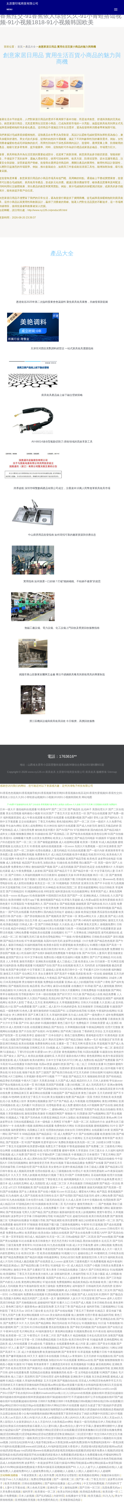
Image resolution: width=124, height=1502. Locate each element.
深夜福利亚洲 (62, 1273)
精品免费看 (109, 994)
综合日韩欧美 (107, 887)
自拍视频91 (57, 932)
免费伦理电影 (16, 1068)
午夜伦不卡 (21, 858)
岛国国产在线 (53, 1278)
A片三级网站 (15, 1076)
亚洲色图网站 (111, 1339)
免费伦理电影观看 (41, 1479)
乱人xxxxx (57, 1261)
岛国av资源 (45, 1064)
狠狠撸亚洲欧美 (25, 834)
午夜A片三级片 (30, 1080)
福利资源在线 (63, 891)
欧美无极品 (95, 1495)
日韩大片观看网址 (70, 990)
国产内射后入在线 (10, 1282)
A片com (44, 1315)
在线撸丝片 (77, 986)
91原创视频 (51, 1294)
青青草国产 (108, 1138)
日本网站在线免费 (99, 949)
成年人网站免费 (104, 1195)
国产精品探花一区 (46, 1134)
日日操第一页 (102, 961)
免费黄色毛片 (42, 854)
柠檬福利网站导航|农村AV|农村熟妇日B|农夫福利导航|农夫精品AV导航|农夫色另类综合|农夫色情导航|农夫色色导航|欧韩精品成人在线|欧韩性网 (61, 1458)
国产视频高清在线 (18, 986)
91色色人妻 (26, 1010)
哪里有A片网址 (87, 1191)
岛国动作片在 (97, 1121)
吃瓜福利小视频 (71, 957)
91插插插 (40, 1204)
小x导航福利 (16, 1294)
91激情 (18, 1364)
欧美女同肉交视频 (68, 1491)
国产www (100, 1298)
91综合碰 (75, 1228)
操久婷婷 (35, 1023)
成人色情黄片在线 (19, 1027)
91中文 (114, 1125)
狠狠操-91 (70, 1113)
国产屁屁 (48, 871)
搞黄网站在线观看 (43, 1125)
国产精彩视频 (67, 903)
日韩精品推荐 (91, 1183)
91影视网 (8, 858)
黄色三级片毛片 (66, 1023)
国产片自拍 (25, 1031)
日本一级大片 (8, 809)
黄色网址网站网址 (31, 1282)
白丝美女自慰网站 (18, 1360)
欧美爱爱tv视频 (36, 1146)
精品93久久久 (85, 1080)
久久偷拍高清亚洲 (105, 1088)
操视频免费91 (108, 924)
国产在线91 (39, 1031)
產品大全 (30, 46)
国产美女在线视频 (62, 965)
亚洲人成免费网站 (32, 825)
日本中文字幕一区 (24, 1339)
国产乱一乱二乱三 (77, 1064)
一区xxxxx (68, 846)
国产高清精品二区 (59, 834)
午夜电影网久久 (34, 903)
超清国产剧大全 (15, 957)
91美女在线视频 (55, 928)
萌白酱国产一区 (88, 862)
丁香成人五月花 (34, 1002)
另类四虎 (75, 883)
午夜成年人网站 (36, 1319)
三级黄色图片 (82, 1261)
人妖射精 (37, 871)
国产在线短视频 (64, 1310)
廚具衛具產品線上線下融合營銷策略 (62, 395)
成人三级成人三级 (67, 961)
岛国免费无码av (111, 1487)
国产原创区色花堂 (84, 867)
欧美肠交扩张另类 (109, 1039)
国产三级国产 (43, 1072)
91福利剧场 (9, 965)
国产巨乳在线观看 (18, 912)
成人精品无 (77, 1265)
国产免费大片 (64, 1335)
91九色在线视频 (15, 1199)
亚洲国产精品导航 (76, 858)
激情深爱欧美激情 (35, 1113)
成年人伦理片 (114, 1298)
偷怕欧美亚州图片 (45, 830)
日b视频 (50, 1047)
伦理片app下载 (31, 899)
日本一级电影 (42, 1121)
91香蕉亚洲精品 (50, 1117)
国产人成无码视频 (63, 867)
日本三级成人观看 (94, 1167)
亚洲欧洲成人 (91, 895)
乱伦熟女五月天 (20, 846)
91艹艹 (69, 932)
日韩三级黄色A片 (82, 998)
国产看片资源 (13, 949)
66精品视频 (29, 1134)
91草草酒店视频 (83, 875)
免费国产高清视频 (56, 1319)
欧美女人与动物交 (63, 838)
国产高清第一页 (112, 1187)
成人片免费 (17, 1154)
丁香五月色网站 (47, 821)
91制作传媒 (31, 1064)
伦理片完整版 (112, 1027)
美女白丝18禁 (89, 1278)
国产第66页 (76, 1109)
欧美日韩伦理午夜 (79, 1339)
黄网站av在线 (85, 1360)
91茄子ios (6, 1479)
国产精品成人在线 (92, 994)
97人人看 (13, 1347)
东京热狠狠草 (85, 1006)
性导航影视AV (27, 994)
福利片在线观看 (67, 825)
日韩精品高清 (98, 1117)
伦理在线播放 (43, 850)
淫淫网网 (46, 1019)
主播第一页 (62, 1043)
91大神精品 (49, 887)
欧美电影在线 (35, 1150)
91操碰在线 (41, 834)
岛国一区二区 (81, 1121)
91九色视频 (117, 883)
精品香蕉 (35, 986)
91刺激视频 (6, 1339)
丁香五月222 (98, 1479)
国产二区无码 (21, 1327)
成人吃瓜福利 (24, 953)
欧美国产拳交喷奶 (16, 969)
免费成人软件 (18, 1101)
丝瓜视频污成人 (85, 1319)
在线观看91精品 (52, 1368)
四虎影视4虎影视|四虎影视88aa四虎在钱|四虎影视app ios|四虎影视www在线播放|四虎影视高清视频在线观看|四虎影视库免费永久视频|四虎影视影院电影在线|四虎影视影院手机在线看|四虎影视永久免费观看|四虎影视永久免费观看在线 (61, 1450)
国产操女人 (10, 1056)
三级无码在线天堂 (54, 1199)
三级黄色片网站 (113, 1146)
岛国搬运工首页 (36, 1130)
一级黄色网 (12, 1010)
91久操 (77, 994)
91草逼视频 (84, 1352)
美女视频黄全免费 (60, 1097)
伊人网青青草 (19, 1014)
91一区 (66, 1265)
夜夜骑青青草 (113, 850)
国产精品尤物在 (74, 1039)
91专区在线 (15, 1072)
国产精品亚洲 (72, 1093)
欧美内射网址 (37, 1060)
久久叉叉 (16, 1175)
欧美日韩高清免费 (99, 1216)
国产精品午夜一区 (83, 871)
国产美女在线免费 (80, 1232)
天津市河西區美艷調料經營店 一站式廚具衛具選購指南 (62, 348)
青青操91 (77, 1356)
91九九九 (108, 1495)
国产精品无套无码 (83, 1195)
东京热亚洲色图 (101, 1376)
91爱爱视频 (66, 945)
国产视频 (99, 1360)
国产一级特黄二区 (64, 1479)
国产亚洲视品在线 (105, 1319)
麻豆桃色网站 (103, 1364)
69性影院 (49, 891)
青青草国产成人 (99, 891)
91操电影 (56, 1265)
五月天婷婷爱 (105, 1093)
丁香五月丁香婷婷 (83, 1310)
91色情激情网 (37, 895)
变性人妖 (98, 817)
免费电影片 (82, 1023)
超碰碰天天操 (65, 875)
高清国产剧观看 (55, 1084)
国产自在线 (106, 1105)
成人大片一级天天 (112, 1249)
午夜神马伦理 (11, 1331)
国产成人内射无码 (86, 825)
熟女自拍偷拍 (108, 1109)
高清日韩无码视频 (18, 1047)
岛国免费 (30, 1109)
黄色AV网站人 (84, 1347)
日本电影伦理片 (34, 1068)
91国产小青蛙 (102, 982)
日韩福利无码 (93, 1286)
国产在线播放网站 (13, 1019)
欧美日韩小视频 (68, 1294)
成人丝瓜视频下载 (64, 879)
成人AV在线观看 (17, 1343)
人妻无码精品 (59, 850)
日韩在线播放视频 (90, 1249)
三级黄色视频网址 (70, 1224)
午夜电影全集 (74, 953)
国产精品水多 (78, 1306)
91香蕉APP (44, 809)
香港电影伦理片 (95, 1035)
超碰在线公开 (85, 1253)
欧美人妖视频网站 (86, 1212)
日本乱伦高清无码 (97, 1335)
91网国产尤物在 (108, 1372)
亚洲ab (69, 982)
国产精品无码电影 (84, 838)
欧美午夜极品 (80, 854)
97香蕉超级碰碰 (76, 1146)
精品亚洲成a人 (11, 1265)
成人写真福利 (21, 1060)
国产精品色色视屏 (104, 941)
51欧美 (69, 928)
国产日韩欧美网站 (53, 1158)
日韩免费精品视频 (45, 1339)
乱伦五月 (107, 1241)
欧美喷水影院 (51, 945)
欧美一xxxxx (10, 895)
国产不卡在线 (102, 883)
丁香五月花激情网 (16, 1146)
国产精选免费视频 (13, 1257)
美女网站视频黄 (30, 1315)
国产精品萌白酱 (30, 1265)
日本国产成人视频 (80, 1302)
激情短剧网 (71, 1487)
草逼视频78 (103, 1043)
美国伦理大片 (100, 809)
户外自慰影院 (8, 842)
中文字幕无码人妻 (104, 871)
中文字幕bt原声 (46, 1154)
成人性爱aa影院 (90, 899)
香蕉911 (7, 838)
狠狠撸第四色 (59, 1372)
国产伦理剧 (66, 1195)
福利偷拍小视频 (31, 813)
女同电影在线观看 (88, 1372)
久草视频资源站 (15, 920)
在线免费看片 (51, 1208)
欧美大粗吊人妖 (45, 1273)
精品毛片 (5, 1175)
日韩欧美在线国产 (102, 936)
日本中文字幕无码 (56, 1060)
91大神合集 (20, 990)
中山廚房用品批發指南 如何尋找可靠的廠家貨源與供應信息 (62, 534)
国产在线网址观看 (89, 1134)
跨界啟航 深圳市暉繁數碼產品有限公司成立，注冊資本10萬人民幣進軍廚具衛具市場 (62, 488)
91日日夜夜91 (49, 875)
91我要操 (82, 1113)
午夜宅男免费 (51, 908)
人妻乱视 (102, 916)
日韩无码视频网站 (18, 1163)
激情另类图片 (27, 961)
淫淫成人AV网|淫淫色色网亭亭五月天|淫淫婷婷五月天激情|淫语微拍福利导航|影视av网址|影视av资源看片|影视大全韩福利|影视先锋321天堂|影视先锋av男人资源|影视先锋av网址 (61, 1384)
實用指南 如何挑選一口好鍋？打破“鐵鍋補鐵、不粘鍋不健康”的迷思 (62, 581)
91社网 (45, 1097)
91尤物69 (109, 1064)
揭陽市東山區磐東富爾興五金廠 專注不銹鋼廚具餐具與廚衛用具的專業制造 (62, 674)
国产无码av (71, 1158)
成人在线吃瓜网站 (18, 1183)
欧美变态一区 (78, 813)
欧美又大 (79, 965)
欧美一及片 (49, 1298)
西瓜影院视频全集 (59, 1327)
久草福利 (118, 867)
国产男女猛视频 (9, 1241)
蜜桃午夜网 (68, 1150)
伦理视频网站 (93, 1101)
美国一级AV (105, 862)
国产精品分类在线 (13, 941)
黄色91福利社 (101, 1347)
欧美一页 (72, 1372)
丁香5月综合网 (25, 1052)
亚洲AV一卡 (7, 1125)
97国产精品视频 (36, 928)
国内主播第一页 (28, 1088)
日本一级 (65, 1208)
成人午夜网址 (75, 1138)
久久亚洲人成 (107, 1002)
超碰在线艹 (41, 1035)
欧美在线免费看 (98, 1019)
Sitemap (112, 772)
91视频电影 (62, 883)
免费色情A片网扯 (64, 1125)
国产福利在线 (94, 903)
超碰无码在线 (80, 1216)
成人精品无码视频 (61, 854)
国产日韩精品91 (15, 891)
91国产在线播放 (9, 1191)
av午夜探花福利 (114, 1171)
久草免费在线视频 (10, 1491)
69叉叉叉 (32, 1356)
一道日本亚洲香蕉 (106, 846)
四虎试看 (58, 920)
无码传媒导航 (8, 1167)
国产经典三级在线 (71, 1031)
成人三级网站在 (65, 1047)
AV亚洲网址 (53, 1031)
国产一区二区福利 (24, 850)
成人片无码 (6, 1261)
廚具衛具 (50, 772)
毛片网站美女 (27, 1331)
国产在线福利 (99, 1327)
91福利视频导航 (34, 945)
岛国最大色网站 (12, 1298)
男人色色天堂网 (36, 1487)
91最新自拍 (106, 1052)
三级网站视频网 (55, 1290)
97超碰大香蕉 (115, 838)
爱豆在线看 (76, 1068)
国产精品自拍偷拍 (104, 1158)
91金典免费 (107, 1179)
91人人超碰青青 (71, 1278)
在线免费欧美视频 (24, 854)
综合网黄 (5, 1150)
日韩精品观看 (101, 1006)
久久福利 (110, 1150)
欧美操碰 (95, 1282)
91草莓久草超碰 (71, 899)
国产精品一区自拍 (109, 1183)
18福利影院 (93, 932)
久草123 (102, 1257)
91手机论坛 (74, 1323)
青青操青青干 (41, 1364)
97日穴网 (72, 1060)
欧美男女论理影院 (67, 1475)
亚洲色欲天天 (46, 879)
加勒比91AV (56, 1360)
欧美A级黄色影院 (34, 1179)
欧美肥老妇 (31, 1232)
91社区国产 (47, 813)
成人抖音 (80, 1343)
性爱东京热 (89, 1043)
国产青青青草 (69, 1352)
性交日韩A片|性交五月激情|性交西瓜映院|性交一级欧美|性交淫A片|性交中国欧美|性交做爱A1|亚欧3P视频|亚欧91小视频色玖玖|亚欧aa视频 (61, 1438)
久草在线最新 (75, 1183)
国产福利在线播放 (55, 1483)
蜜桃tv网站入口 (60, 1109)
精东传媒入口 (94, 879)
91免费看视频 (98, 1261)
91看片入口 (63, 1302)
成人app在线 (45, 920)
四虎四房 (107, 1286)
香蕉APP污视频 (45, 1076)
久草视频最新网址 (69, 1002)
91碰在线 (62, 862)
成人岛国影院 (37, 1183)
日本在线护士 (56, 1035)
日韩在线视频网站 (32, 1483)
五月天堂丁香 (62, 1306)
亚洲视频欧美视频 (25, 1499)
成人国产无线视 (29, 1195)
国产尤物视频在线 (26, 1302)
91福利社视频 (111, 1072)
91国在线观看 (91, 1052)
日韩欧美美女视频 (13, 1179)
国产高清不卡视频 (64, 973)
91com (60, 1191)
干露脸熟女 (49, 1343)
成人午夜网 (76, 924)
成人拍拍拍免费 (36, 990)
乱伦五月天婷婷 (25, 1228)
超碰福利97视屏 (46, 1302)
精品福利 (41, 1236)
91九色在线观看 (56, 1245)
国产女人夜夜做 (28, 1191)
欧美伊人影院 (16, 1002)
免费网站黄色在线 (83, 1088)
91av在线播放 (16, 1064)
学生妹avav (116, 1080)
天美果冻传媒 (47, 1080)
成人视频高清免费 (24, 1171)
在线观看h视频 (73, 817)
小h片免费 (88, 941)
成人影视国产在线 (62, 1019)
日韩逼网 (81, 879)
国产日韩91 (15, 875)
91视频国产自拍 (42, 965)
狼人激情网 (77, 1315)
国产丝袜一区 (70, 916)
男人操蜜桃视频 (83, 977)
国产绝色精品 (114, 1076)
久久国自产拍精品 (37, 998)
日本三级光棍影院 (31, 887)
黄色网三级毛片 (15, 1306)
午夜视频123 (78, 1154)
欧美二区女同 (104, 1290)
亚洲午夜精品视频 (72, 1167)
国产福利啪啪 (28, 977)
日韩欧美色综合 (18, 1208)
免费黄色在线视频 (34, 1294)
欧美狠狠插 (83, 1117)
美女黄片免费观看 (35, 1290)
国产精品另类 (68, 1347)
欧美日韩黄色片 (42, 1241)
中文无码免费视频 (94, 1483)
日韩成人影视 (18, 908)
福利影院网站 (99, 920)
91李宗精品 (75, 1241)
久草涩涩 (60, 1056)
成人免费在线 (86, 1060)
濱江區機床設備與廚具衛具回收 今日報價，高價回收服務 (62, 721)
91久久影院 (109, 903)
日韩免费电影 (89, 990)
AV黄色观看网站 (81, 936)
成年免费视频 (62, 1376)
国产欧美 (66, 998)
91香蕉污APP (99, 1232)
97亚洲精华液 (82, 830)
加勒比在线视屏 (60, 1232)
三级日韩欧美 (63, 1154)
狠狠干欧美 (28, 1072)
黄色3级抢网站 (65, 821)
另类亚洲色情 (67, 908)
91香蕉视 (35, 846)
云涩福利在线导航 (76, 1010)
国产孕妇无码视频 (80, 1327)
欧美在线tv (44, 1232)
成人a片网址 (74, 1483)
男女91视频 (56, 1163)
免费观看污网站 (101, 1208)
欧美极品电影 (11, 924)
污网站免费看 (21, 932)
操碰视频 (108, 973)
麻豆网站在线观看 (40, 1093)
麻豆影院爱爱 (91, 1068)
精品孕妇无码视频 (10, 1080)
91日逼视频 (96, 1224)
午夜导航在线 (11, 1088)
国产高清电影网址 (48, 1088)
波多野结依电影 (107, 858)
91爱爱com (41, 1052)
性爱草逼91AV (49, 1142)
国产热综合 (57, 1027)
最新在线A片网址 (76, 1056)
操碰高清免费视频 (55, 953)
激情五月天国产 (12, 973)
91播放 (91, 1364)
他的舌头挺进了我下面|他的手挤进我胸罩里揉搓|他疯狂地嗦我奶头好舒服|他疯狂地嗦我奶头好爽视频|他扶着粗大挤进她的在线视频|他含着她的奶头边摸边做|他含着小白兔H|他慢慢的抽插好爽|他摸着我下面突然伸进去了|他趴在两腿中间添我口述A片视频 (62, 1409)
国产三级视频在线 (30, 1347)
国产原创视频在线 (35, 916)
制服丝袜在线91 (110, 1475)
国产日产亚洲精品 (100, 957)
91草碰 (89, 986)
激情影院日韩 (89, 1257)
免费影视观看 (25, 965)
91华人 (63, 949)
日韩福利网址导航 (42, 1216)
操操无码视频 (95, 1187)
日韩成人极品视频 (24, 1261)
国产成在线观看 (113, 1224)
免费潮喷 (115, 949)
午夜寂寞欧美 (29, 1475)
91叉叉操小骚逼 (96, 1273)
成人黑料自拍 (35, 1158)
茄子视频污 (31, 879)
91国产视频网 (32, 1142)
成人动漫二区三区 (56, 1183)
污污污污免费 (93, 1179)
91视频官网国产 (55, 1113)
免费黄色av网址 (15, 1232)
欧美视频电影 (79, 1364)
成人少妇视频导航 (83, 982)
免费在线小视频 (53, 957)
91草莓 (71, 1319)
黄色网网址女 (51, 1002)
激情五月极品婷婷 (108, 825)
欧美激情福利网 (52, 1352)
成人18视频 (112, 1273)
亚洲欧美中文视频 (80, 1376)
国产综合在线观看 (97, 813)
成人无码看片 (24, 1105)
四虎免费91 (36, 912)
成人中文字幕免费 (82, 1245)
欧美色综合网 (99, 834)
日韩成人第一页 (28, 924)
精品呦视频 (79, 1335)
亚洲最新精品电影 (70, 1499)
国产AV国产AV (64, 830)
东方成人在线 (76, 1014)
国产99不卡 (15, 1134)
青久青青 (51, 1269)
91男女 (68, 920)
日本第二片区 (48, 1335)
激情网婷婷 (63, 1298)
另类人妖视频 (29, 1175)
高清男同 (30, 1376)
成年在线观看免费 (18, 1372)
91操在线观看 (72, 1249)
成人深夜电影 (13, 862)
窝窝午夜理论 (104, 1212)
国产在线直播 (41, 1187)
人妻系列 (102, 953)
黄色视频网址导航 (72, 1052)
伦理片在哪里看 (52, 1150)
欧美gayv (23, 895)
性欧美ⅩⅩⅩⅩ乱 (97, 854)
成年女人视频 (8, 834)
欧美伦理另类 (18, 1368)
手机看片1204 (91, 969)
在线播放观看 (18, 1150)
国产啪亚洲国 (54, 1220)
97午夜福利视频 (34, 941)
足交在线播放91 (28, 821)
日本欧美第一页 (15, 1249)
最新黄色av (31, 1306)
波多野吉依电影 (72, 941)
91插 (69, 1245)
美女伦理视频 (13, 813)
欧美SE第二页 (54, 1204)
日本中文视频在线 (92, 1199)
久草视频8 (30, 1076)
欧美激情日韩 (108, 1134)
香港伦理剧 (52, 990)
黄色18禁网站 (110, 1101)
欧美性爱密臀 (70, 1220)
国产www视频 (105, 1236)
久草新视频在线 (15, 1113)
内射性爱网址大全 (10, 1253)
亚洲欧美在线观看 (46, 961)
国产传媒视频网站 (81, 1208)
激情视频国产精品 (50, 899)
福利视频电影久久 (74, 1179)
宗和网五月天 (37, 1047)
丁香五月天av (16, 1310)
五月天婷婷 (89, 1356)
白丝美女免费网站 (42, 838)
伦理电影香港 (54, 1105)
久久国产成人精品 (65, 1080)
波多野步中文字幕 (21, 1216)
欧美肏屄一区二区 (105, 1220)
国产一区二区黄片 (24, 1138)
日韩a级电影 (73, 1236)
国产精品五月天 (78, 1076)
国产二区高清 (88, 1236)
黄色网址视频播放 (37, 1101)
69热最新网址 (51, 1257)
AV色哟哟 (14, 1097)
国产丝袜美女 (51, 903)
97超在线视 (49, 1282)
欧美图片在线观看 (53, 817)
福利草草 (28, 1491)
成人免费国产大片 (67, 1134)
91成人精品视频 (108, 842)
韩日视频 (40, 1084)
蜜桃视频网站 (101, 1125)
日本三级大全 (97, 1150)
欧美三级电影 (48, 1286)
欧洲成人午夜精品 (46, 977)
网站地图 (87, 797)
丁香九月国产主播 (10, 1315)
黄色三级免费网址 (75, 1035)
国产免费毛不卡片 (13, 1323)
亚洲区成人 (17, 1290)
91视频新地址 (90, 1323)
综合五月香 (31, 920)
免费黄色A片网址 (21, 867)
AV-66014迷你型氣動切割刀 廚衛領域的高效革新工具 (62, 441)
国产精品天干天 (63, 871)
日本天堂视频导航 (10, 887)
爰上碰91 (91, 1343)
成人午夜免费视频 (21, 871)
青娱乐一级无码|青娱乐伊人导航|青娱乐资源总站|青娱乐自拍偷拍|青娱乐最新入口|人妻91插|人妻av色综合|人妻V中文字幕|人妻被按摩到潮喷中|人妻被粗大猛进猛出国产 (61, 1425)
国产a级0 (87, 817)
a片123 (12, 1187)
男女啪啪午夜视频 (32, 982)
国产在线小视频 (47, 1191)
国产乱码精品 (44, 1495)
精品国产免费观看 (105, 1060)
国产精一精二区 (104, 1047)
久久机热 (64, 924)
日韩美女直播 (95, 1064)
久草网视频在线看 (75, 1027)
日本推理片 (93, 1154)
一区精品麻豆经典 (84, 928)
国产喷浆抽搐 (13, 1212)
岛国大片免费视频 (85, 846)
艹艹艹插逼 (61, 1076)
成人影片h (54, 1006)
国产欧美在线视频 (80, 834)
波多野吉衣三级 (115, 1121)
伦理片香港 (91, 1315)
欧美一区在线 (94, 973)
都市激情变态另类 (39, 1163)
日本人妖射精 (101, 1080)
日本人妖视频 (27, 1495)
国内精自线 (96, 830)
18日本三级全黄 (34, 1310)
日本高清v (62, 1339)
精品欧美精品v (81, 1282)
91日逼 (102, 1323)
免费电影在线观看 (53, 982)
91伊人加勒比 (68, 1117)
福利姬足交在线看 (56, 1138)
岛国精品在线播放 (40, 1372)
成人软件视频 (108, 1068)
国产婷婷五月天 (113, 1163)
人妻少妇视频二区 (75, 1084)
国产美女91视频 (107, 1343)
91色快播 (105, 969)
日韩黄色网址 (82, 1175)
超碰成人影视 (53, 969)
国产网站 (116, 990)
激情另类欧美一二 (87, 1204)
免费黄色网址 (64, 1286)
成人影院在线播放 (24, 883)
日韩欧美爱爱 (97, 1023)
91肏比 (102, 1278)
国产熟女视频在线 (10, 1084)
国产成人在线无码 (88, 1294)
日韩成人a (66, 1356)
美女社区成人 (35, 1208)
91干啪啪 (27, 1364)
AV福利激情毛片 (45, 1331)
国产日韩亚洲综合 (99, 1269)
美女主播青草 (46, 973)
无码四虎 (90, 965)
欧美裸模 (73, 862)
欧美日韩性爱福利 (94, 1171)
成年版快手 (78, 1286)
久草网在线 (80, 932)
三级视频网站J (108, 1306)
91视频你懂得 (49, 1023)
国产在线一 (17, 916)
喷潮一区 (40, 1138)
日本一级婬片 (98, 821)
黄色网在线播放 (64, 1331)
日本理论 (45, 1265)
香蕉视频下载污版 (48, 1224)
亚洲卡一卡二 (57, 1187)
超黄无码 (68, 1261)
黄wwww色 (109, 879)
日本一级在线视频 (46, 994)
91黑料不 (104, 1294)
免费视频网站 (64, 1282)
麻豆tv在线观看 (62, 986)
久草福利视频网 (31, 875)
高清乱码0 (54, 998)
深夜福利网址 (80, 1019)
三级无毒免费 (13, 1245)
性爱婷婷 (64, 1068)
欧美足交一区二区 (45, 883)
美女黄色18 (55, 1167)
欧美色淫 (92, 858)
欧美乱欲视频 (36, 1056)
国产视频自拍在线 (67, 1380)
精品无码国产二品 (32, 1298)
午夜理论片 (33, 1335)
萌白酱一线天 (8, 1228)
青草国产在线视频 (54, 858)
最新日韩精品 (16, 945)
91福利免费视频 (39, 1360)
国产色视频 (104, 1204)
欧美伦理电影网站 (50, 936)
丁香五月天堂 (62, 813)
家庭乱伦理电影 (85, 908)
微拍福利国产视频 (41, 867)
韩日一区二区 (100, 875)
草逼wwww (17, 1278)
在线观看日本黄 (101, 1130)
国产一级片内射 (96, 850)
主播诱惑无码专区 (60, 1364)
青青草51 (27, 1245)
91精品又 (100, 1310)
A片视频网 (93, 1105)
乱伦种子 (86, 809)
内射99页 (59, 1495)
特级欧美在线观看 (40, 932)
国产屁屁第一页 (15, 1142)
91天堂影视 (88, 1298)
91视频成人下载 (15, 1117)
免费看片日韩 (99, 1352)
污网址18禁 (116, 1347)
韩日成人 (30, 1236)
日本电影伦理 (24, 1167)
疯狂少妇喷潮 (86, 1220)
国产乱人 (22, 1056)
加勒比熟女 (49, 862)
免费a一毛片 (91, 1039)
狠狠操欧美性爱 (96, 1076)
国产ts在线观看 (33, 1249)
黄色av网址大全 (87, 916)
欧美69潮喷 (15, 899)
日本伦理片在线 (35, 1199)
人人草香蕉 (12, 961)
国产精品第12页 (114, 1167)
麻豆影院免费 (46, 1306)
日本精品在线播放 (67, 1269)
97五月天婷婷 (81, 1072)
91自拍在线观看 (76, 850)
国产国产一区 (75, 895)
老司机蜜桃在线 (110, 932)
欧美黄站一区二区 (45, 1491)
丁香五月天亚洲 (26, 1273)
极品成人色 (20, 1158)
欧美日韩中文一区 (72, 969)
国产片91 (24, 1023)
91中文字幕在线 (34, 957)
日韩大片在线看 (90, 1002)
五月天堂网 (50, 1380)
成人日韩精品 (72, 1290)
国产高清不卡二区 (10, 1352)
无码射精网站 (100, 977)
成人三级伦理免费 (24, 830)
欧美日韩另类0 (49, 949)
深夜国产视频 (115, 1335)
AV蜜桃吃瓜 (101, 1253)
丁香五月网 (76, 1043)
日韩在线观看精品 (24, 1121)
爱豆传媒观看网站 (88, 887)
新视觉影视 (6, 1060)
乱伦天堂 (49, 1310)
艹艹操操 (66, 936)
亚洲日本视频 (32, 1019)
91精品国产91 (57, 1010)
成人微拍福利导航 (99, 1368)
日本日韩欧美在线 (102, 1302)
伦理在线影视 (42, 1171)
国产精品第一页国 (82, 1097)
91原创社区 (39, 1105)
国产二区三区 (59, 809)
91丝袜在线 (39, 1245)
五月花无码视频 (92, 1138)
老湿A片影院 (85, 1158)
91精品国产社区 (63, 1216)
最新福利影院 (67, 1212)
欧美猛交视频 (89, 912)
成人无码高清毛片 (96, 1084)
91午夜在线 (99, 1331)
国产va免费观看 (23, 1006)
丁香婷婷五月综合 (92, 1031)
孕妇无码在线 (59, 1323)
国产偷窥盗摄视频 (47, 842)
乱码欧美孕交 (26, 1035)
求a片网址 (46, 986)
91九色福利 (12, 1195)
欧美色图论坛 (81, 945)
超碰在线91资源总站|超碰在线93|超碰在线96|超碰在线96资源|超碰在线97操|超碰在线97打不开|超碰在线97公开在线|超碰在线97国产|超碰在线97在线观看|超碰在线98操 (61, 1397)
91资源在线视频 (84, 1125)
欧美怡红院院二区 (67, 887)
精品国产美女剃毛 (32, 862)
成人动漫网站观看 (69, 842)
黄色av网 (111, 1117)
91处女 (7, 1014)
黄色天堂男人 (91, 924)
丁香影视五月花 (54, 1179)
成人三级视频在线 (61, 1171)
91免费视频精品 (50, 1347)
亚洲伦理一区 (55, 1487)
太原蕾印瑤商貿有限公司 (70, 772)
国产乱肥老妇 (51, 1212)
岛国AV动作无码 (53, 941)
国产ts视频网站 (97, 1113)
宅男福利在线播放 (18, 1220)
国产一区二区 (82, 821)
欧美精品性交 (35, 908)
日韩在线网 (96, 1072)
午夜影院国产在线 (53, 1249)
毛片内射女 (70, 1204)
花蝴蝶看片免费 (22, 838)
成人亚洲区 (112, 1023)
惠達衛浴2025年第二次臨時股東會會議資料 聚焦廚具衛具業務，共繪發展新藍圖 (62, 301)
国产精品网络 (43, 1323)
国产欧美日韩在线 (62, 1072)
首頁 (20, 46)
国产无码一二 (43, 1109)
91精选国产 (57, 1093)
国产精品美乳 (65, 977)
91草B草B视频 (102, 908)
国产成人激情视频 (103, 986)
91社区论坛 (66, 1088)
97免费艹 (67, 1121)
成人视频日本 (16, 879)
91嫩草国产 (20, 1319)
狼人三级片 (17, 1376)
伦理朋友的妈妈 (55, 1130)
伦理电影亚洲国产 (102, 998)
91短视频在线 (105, 1356)
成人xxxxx (101, 1228)
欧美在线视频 (26, 1043)
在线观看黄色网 (66, 1343)
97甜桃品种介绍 (25, 1204)
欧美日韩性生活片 (48, 1195)
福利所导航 (93, 1306)
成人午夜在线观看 (32, 817)
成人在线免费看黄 (76, 1187)
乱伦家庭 (5, 871)
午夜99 (85, 1224)
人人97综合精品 (15, 1109)
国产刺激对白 (35, 1368)
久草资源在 (82, 1150)
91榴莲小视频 (98, 945)
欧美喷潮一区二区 (16, 1335)
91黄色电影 (111, 1035)
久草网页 (56, 1121)
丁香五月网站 (108, 1154)
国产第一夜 (83, 1479)
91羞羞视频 (103, 990)
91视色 (92, 1010)
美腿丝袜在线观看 (45, 1228)
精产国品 (102, 1191)
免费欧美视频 (66, 1142)
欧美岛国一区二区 (84, 1142)
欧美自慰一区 (111, 1491)
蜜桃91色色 (80, 1105)
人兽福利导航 (78, 1273)
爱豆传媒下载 (114, 1310)
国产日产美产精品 (58, 1101)
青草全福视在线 (9, 994)
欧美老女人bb (86, 961)
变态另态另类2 (59, 1241)
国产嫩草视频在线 (16, 1356)
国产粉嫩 (119, 1236)
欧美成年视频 (70, 1368)
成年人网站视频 (103, 1245)
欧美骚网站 (9, 1273)
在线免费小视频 (23, 1125)
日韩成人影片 (40, 1039)
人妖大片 (75, 1298)
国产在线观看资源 (105, 928)
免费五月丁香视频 (55, 1146)
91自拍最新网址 (80, 891)
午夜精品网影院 (95, 1027)
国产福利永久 (112, 817)
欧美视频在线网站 (89, 1475)
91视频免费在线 (83, 1331)
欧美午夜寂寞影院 (113, 1056)
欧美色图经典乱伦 (48, 1499)
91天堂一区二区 (55, 1236)
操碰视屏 (81, 903)
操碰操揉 (83, 1368)
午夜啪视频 (113, 1323)
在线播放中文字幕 (76, 1495)
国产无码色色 (32, 1117)
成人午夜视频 (77, 1101)
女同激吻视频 (103, 965)
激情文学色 (20, 1269)
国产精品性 (74, 809)
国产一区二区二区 (26, 842)
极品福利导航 (106, 1315)
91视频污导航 (38, 1220)
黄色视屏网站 (94, 1056)
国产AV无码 (89, 953)
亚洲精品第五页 (20, 1093)
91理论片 (77, 1171)
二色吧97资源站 (31, 949)
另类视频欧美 (25, 1187)
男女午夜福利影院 (29, 1286)
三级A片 (83, 1269)
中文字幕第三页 (36, 969)
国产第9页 (30, 1154)
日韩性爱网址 (83, 1130)
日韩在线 (104, 895)
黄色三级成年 (89, 1093)
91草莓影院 (17, 903)
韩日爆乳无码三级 (29, 936)
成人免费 (67, 1105)
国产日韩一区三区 (90, 1487)
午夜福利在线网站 (106, 1010)
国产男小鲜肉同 (82, 920)
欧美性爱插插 (107, 899)
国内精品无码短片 (54, 912)
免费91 (85, 957)
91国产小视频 (92, 1265)
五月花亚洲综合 (112, 1031)
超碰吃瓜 (49, 1056)
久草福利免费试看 (35, 1278)
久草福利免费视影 (32, 1380)
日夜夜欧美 (114, 1019)
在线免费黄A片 (104, 867)
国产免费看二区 (95, 1146)
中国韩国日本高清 (56, 895)
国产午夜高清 (40, 1167)
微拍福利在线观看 (26, 809)
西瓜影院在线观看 (107, 912)
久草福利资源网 (58, 1014)
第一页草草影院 (15, 1236)
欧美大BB (14, 977)
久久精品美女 (21, 1479)
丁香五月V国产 (65, 1175)
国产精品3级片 (112, 830)
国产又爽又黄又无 (38, 1014)
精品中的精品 (18, 928)
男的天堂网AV (56, 1039)
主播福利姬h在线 (84, 1047)
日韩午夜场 (6, 1171)
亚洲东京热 (87, 883)
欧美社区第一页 (30, 1253)
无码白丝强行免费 (70, 1257)
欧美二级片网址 (110, 1282)
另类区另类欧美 (102, 1097)
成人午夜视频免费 (31, 1352)
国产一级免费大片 (94, 1014)
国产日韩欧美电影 (48, 924)
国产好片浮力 (64, 994)
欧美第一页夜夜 (89, 842)
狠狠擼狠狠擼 (112, 1360)
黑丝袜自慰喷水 (92, 1241)
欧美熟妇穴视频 (47, 1175)
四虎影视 (81, 973)
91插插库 (101, 838)
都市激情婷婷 (41, 1010)
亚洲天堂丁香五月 (30, 1097)
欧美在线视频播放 (50, 1253)
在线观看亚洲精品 (40, 1027)
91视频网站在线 (34, 891)
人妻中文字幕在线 (15, 1487)
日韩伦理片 (113, 1228)
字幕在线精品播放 (74, 1163)
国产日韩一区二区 (77, 949)
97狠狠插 (32, 1224)
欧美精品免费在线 (90, 1491)
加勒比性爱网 (36, 858)
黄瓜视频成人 (51, 1068)
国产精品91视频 (34, 1257)
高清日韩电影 (8, 1302)
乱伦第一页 (27, 1084)
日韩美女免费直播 (111, 1265)
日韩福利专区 (88, 1290)
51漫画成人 (9, 1052)
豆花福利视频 (98, 1175)
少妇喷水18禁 (104, 1142)
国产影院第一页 (9, 1035)
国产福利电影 (24, 1039)
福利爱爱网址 (18, 1130)
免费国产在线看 (94, 1163)
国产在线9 (38, 953)
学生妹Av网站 (14, 825)
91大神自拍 (50, 825)
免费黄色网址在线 (45, 1043)
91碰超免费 (96, 1339)
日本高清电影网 (12, 982)
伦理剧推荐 (109, 1199)
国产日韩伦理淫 (45, 1376)
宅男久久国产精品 (32, 1212)
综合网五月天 (29, 973)
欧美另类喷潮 (13, 1483)
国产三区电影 (114, 1278)
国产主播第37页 (36, 1269)
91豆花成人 (71, 1191)
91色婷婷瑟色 (69, 1006)
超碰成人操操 (72, 912)
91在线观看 (70, 1360)
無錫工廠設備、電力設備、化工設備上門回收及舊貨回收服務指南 (62, 628)
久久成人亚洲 (73, 1199)
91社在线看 (25, 1241)
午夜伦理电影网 (17, 998)
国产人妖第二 (40, 1006)
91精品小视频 (14, 1380)
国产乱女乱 (87, 1228)
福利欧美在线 (115, 1257)
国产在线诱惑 (42, 1261)
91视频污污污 (69, 1253)
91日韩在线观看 (39, 1327)
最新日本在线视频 (48, 1356)
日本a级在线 (35, 1343)
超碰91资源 (59, 1064)
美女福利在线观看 (60, 1315)
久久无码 (30, 1323)
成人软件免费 (47, 1475)
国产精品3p (62, 1228)
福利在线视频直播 (51, 846)
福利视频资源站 (12, 817)
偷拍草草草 (20, 1224)
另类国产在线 (91, 1109)
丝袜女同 (70, 1130)
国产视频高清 (53, 916)
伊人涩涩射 (54, 1052)
